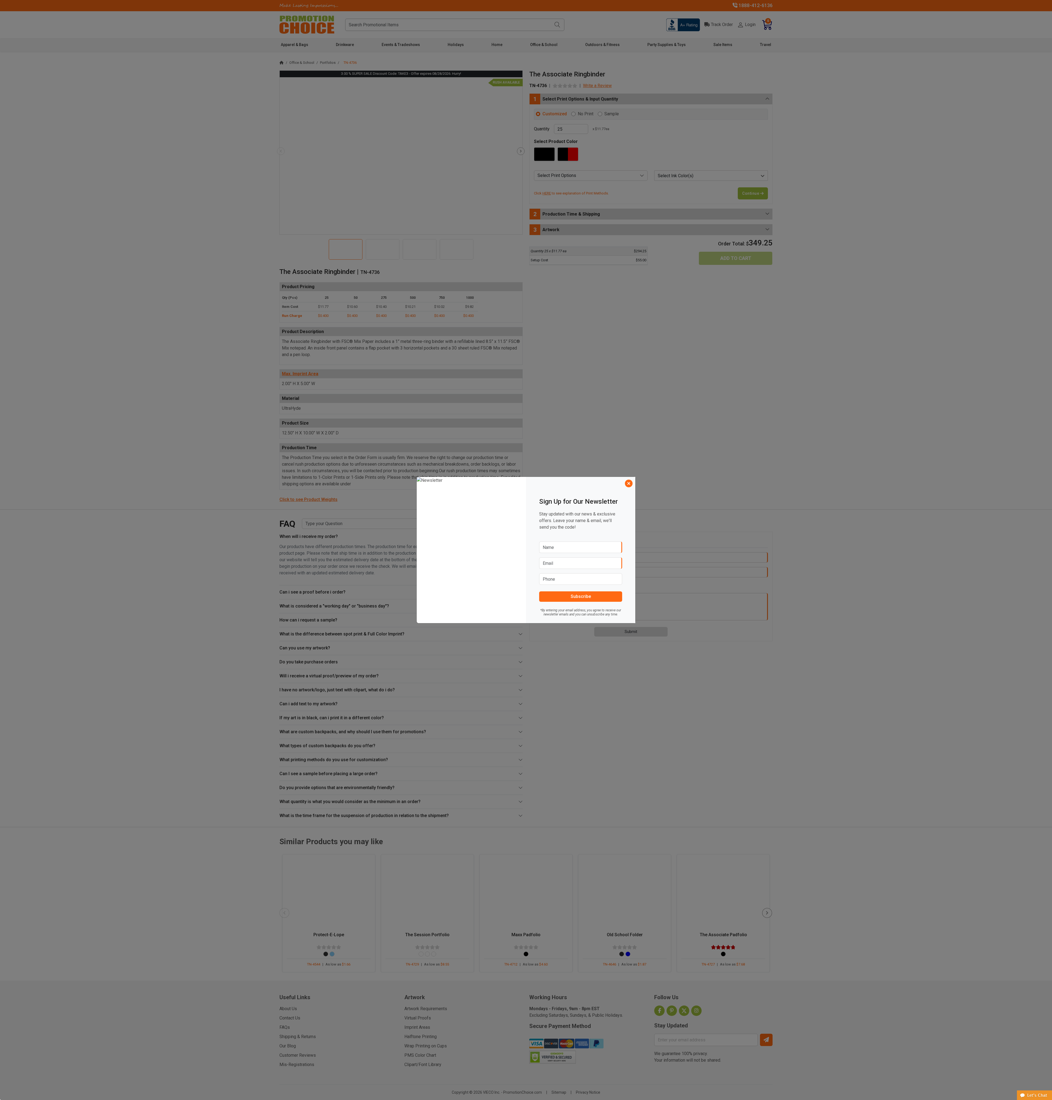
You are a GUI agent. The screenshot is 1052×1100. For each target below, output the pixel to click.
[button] (1034, 1095)
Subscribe (581, 596)
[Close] (629, 483)
